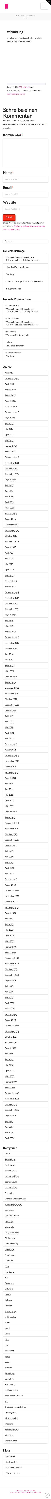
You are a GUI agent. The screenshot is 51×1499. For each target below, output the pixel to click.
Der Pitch (9, 1221)
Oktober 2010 (11, 834)
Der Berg (10, 274)
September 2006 (12, 1110)
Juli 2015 (9, 553)
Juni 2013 (9, 654)
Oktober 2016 (11, 468)
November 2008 (12, 963)
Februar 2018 (11, 406)
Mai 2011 (9, 795)
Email (8, 187)
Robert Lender (12, 305)
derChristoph (12, 318)
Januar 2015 (10, 586)
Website (9, 202)
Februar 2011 (11, 811)
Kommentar (13, 135)
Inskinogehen (10, 1317)
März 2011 (9, 806)
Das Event (9, 1210)
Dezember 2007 (12, 1025)
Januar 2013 (10, 682)
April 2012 (9, 733)
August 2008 (10, 980)
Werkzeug (9, 1435)
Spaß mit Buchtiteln (15, 345)
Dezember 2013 (12, 637)
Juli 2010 (9, 851)
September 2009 (12, 907)
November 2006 (12, 1099)
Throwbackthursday (14, 1395)
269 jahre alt (24, 87)
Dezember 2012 (12, 688)
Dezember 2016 (12, 457)
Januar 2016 (10, 519)
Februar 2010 (11, 879)
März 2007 (9, 1076)
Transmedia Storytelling (15, 1407)
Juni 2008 (9, 992)
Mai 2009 (9, 930)
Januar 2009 (10, 952)
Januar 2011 (10, 817)
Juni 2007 (9, 1059)
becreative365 (11, 1182)
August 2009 (10, 913)
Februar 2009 (11, 947)
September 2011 (12, 772)
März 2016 (9, 508)
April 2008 (9, 1003)
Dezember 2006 (12, 1093)
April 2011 (9, 800)
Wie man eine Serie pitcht (17, 335)
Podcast (8, 1367)
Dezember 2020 (12, 378)
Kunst (7, 1328)
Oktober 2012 (11, 699)
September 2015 (12, 541)
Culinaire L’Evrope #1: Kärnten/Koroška (24, 281)
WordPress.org (13, 1473)
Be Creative (10, 1165)
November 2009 (12, 896)
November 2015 (12, 530)
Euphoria (9, 1260)
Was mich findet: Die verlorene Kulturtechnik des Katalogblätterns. (22, 258)
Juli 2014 (9, 620)
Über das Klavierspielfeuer (18, 267)
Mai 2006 (9, 1132)
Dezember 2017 (12, 412)
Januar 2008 (10, 1020)
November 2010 (12, 828)
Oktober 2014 (11, 603)
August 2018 (10, 401)
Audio (7, 1153)
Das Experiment (12, 1215)
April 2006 (9, 1138)
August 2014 (10, 615)
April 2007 (9, 1070)
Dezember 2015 (12, 524)
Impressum (29, 1490)
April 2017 (9, 434)
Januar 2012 (10, 750)
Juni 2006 (9, 1127)
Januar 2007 (10, 1087)
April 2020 (9, 384)
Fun (6, 1277)
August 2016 (10, 479)
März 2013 (9, 671)
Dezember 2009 (12, 890)
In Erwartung (10, 1311)
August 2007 (10, 1048)
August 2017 (10, 417)
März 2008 (9, 1008)
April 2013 (9, 665)
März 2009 (9, 941)
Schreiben (9, 1379)
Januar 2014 (10, 631)
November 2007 (12, 1031)
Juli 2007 (9, 1053)
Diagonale (9, 1227)
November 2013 (12, 643)
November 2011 (12, 761)
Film (7, 1266)
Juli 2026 (9, 373)
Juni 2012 (9, 721)
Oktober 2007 (11, 1037)
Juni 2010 (9, 857)
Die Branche (10, 1238)
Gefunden (9, 1289)
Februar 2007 (11, 1082)
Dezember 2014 (12, 592)
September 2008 (12, 975)
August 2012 (10, 710)
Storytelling (10, 1384)
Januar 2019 (10, 395)
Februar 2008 (11, 1014)
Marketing (9, 1350)
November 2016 (12, 463)
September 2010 (12, 840)
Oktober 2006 (11, 1104)
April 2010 (9, 868)
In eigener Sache (13, 288)
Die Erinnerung (11, 1243)
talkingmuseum (11, 1390)
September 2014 (12, 609)
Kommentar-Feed (14, 1467)
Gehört (8, 1294)
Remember (9, 1373)
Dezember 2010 (12, 823)
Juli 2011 (9, 783)
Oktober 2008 (11, 969)
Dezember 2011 (12, 755)
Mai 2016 (9, 496)
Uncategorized (11, 1412)
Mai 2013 (9, 659)
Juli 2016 (9, 485)
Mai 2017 (9, 429)
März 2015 (9, 575)
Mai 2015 (9, 564)
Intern (7, 1322)
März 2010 (9, 873)
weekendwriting (12, 1429)
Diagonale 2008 (12, 1232)
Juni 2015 (9, 558)
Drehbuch (9, 1249)
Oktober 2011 (11, 766)
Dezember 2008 (12, 958)
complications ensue (16, 94)
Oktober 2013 (11, 648)
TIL (6, 1401)
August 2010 (10, 845)
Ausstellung (10, 1159)
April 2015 (9, 569)
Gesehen (8, 1305)
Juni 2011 (9, 789)
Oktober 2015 (11, 536)
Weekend (9, 1424)
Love (7, 1345)
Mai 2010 (9, 862)
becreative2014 (12, 1170)
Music (7, 1356)
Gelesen (8, 1300)
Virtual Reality (11, 1418)
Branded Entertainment (15, 1198)
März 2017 (9, 440)
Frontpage (9, 1272)
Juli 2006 (9, 1121)
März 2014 (9, 626)
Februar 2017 (11, 446)
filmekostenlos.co (14, 352)
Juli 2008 (9, 986)
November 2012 (12, 693)
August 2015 (10, 547)
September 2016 (12, 474)
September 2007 (12, 1042)
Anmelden (10, 1456)
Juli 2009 (9, 918)
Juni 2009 (9, 924)
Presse (19, 1490)
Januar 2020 (10, 389)
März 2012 (9, 738)
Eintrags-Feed (12, 1462)
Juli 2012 (9, 716)
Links (7, 1339)
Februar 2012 (11, 744)
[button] (44, 6)
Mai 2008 (9, 997)
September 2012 (12, 705)
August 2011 (10, 778)
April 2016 (9, 502)
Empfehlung (10, 1255)
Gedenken (9, 1283)
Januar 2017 (10, 451)
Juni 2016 (9, 491)
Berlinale (9, 1193)
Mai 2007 (9, 1065)
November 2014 (12, 598)
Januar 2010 (10, 885)
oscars (7, 1362)
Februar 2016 (11, 513)
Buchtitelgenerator (13, 1204)
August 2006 (10, 1115)
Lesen (7, 1333)
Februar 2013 (11, 676)
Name (8, 173)
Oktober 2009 (11, 901)
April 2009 (9, 935)
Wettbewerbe (11, 1440)
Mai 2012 (9, 727)
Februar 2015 (11, 581)
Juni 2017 (9, 423)
